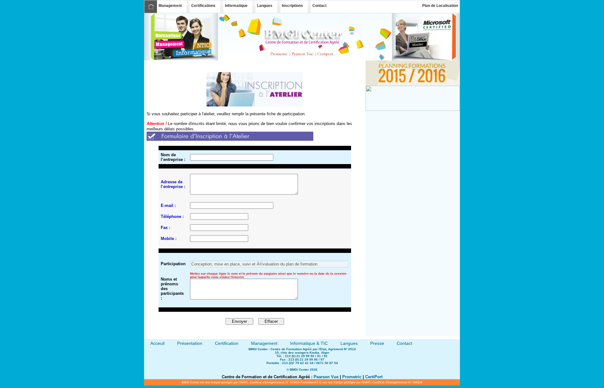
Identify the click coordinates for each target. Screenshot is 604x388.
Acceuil (157, 343)
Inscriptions (292, 5)
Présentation (189, 343)
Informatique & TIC (309, 343)
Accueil (150, 6)
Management (170, 5)
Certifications (203, 5)
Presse (377, 343)
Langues (264, 5)
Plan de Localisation (440, 5)
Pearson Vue (326, 376)
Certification (226, 343)
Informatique (236, 5)
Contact (319, 5)
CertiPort (374, 376)
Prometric (351, 376)
